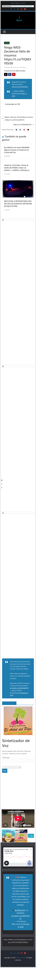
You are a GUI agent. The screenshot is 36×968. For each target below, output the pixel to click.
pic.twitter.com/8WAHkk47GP (19, 688)
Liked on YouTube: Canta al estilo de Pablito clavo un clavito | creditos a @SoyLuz (16, 167)
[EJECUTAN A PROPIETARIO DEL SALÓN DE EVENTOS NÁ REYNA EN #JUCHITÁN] (18, 181)
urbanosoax (15, 67)
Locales (7, 43)
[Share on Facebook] (9, 74)
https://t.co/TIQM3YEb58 (20, 87)
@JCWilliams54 (20, 910)
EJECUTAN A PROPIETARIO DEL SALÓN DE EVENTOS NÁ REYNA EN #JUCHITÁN (18, 203)
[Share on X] (5, 74)
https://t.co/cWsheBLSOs (22, 125)
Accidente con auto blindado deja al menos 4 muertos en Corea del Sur (16, 150)
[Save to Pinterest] (13, 74)
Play (4, 771)
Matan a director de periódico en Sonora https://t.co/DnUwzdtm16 (18, 118)
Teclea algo (5, 757)
